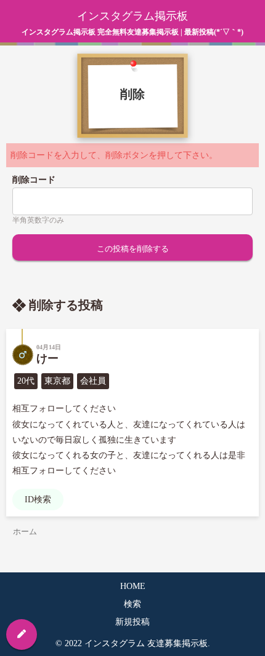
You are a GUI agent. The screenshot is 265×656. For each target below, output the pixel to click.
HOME (132, 586)
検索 (132, 604)
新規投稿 (132, 621)
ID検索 (38, 499)
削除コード (33, 179)
